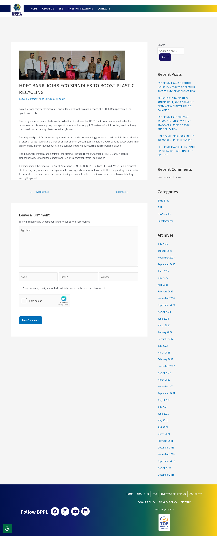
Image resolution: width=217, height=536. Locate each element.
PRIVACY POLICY (168, 502)
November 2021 (166, 386)
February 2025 (165, 291)
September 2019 (166, 461)
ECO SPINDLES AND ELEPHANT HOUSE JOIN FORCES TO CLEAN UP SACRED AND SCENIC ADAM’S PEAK (176, 87)
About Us (143, 494)
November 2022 (166, 366)
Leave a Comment (28, 98)
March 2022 (164, 379)
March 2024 (164, 325)
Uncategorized (165, 221)
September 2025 (166, 264)
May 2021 (163, 420)
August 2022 (164, 373)
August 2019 (164, 468)
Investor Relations (173, 494)
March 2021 (164, 434)
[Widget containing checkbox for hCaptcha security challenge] (44, 300)
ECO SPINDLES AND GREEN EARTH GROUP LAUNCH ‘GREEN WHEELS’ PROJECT (176, 151)
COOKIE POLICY (146, 502)
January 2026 (165, 250)
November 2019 (166, 454)
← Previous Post (39, 192)
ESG (61, 8)
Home (129, 494)
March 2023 (164, 352)
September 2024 (166, 305)
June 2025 (163, 271)
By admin (60, 98)
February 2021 (165, 440)
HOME (34, 8)
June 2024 (163, 318)
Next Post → (121, 192)
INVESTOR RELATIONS (80, 8)
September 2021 (166, 393)
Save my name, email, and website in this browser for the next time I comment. (63, 288)
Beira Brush (164, 200)
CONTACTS (104, 8)
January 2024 (165, 332)
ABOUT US (48, 8)
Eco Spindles (47, 98)
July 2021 (163, 406)
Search (165, 57)
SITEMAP (186, 502)
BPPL (161, 207)
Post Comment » (30, 320)
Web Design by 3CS (164, 509)
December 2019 (166, 447)
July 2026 (163, 244)
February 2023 (165, 359)
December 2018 (166, 474)
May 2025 (163, 278)
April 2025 (163, 284)
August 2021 (164, 400)
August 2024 (164, 311)
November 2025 (166, 257)
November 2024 (166, 298)
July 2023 (163, 345)
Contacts (195, 494)
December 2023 (166, 339)
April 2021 (163, 427)
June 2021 (163, 413)
